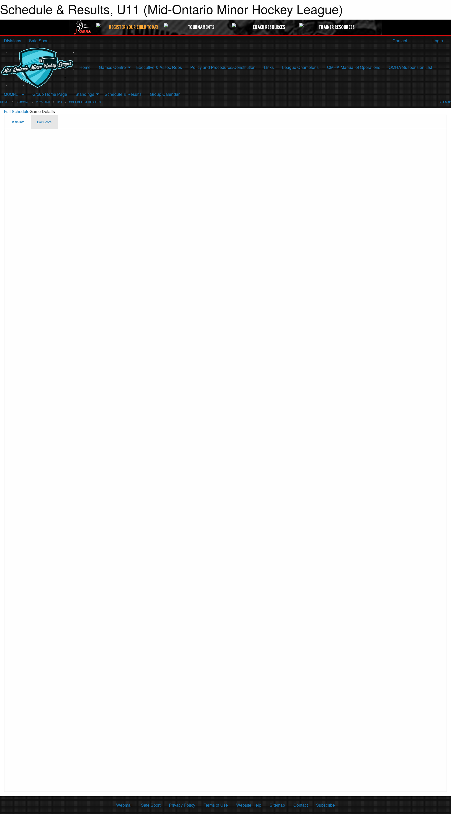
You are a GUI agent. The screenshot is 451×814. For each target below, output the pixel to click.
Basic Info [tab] (18, 122)
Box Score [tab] (44, 122)
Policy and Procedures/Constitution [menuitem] (223, 67)
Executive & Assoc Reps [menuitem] (159, 67)
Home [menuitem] (85, 67)
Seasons (22, 102)
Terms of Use (216, 805)
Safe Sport (39, 41)
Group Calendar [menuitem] (165, 94)
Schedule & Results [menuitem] (123, 94)
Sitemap (277, 805)
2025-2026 (43, 102)
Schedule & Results (85, 102)
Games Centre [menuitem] (112, 67)
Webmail (124, 805)
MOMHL (11, 94)
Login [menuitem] (437, 41)
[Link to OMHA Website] (83, 27)
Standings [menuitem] (84, 94)
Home (4, 102)
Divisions (12, 41)
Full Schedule (16, 111)
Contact (399, 41)
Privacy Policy (182, 805)
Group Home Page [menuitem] (49, 94)
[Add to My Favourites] (447, 94)
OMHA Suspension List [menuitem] (410, 67)
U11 (59, 102)
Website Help (248, 805)
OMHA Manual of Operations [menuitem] (353, 67)
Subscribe (325, 805)
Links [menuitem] (269, 67)
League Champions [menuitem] (300, 67)
